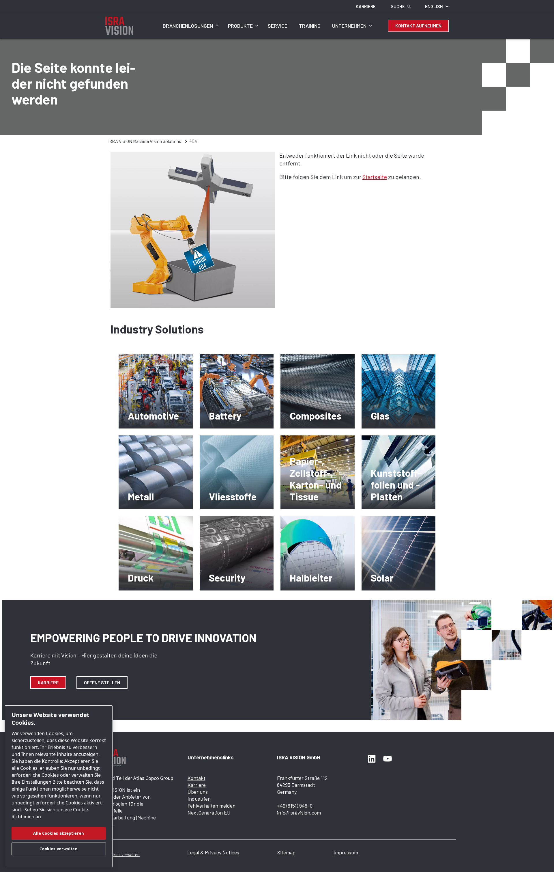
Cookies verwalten (123, 854)
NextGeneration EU (209, 812)
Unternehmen (349, 26)
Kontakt (196, 778)
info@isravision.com (299, 812)
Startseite (374, 176)
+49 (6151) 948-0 (295, 805)
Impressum (346, 852)
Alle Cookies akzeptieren (58, 833)
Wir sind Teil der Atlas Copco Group (135, 778)
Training (310, 26)
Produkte (240, 26)
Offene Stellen (102, 682)
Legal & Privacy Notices (213, 852)
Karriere (48, 682)
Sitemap (286, 852)
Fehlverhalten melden (211, 805)
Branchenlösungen (188, 26)
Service (277, 26)
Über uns (198, 792)
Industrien (199, 798)
